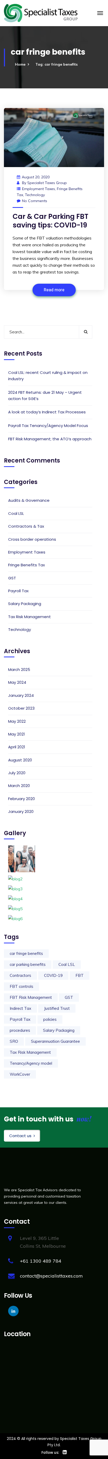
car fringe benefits (26, 953)
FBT (79, 975)
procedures (20, 1030)
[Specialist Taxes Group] (41, 12)
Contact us (20, 1135)
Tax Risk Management (29, 616)
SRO (14, 1041)
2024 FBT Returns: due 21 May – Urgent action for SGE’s (45, 395)
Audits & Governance (29, 500)
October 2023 (21, 708)
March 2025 (19, 669)
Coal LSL (16, 513)
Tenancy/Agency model (31, 1063)
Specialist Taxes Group (47, 182)
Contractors (20, 975)
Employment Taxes (38, 188)
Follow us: (50, 1452)
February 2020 (21, 798)
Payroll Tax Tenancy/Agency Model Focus (48, 425)
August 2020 (20, 760)
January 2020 (21, 811)
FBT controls (21, 986)
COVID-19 (53, 975)
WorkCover (20, 1074)
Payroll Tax (18, 591)
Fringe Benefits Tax (26, 565)
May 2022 (17, 721)
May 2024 (17, 682)
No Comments (34, 200)
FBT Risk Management (31, 997)
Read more (54, 290)
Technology (35, 194)
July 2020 (16, 773)
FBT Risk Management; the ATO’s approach (49, 439)
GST (12, 578)
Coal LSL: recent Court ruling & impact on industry (48, 375)
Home (20, 64)
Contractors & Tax (26, 526)
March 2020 (19, 785)
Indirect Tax (20, 1008)
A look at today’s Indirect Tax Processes (47, 412)
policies (50, 1019)
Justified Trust (57, 1008)
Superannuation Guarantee (55, 1041)
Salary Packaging (24, 603)
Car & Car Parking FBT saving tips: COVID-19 (50, 221)
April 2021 (16, 747)
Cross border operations (32, 539)
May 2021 (16, 734)
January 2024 (21, 695)
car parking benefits (28, 964)
